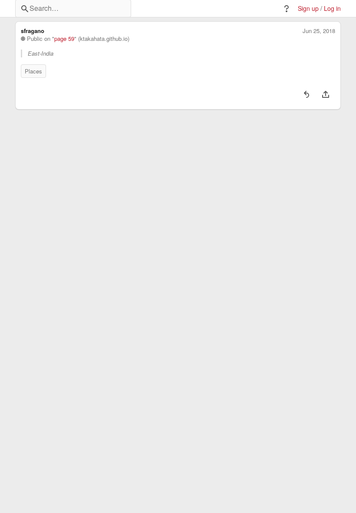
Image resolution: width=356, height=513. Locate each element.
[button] (286, 8)
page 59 (64, 39)
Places (33, 71)
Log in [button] (332, 8)
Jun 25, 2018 (319, 31)
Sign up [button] (308, 8)
